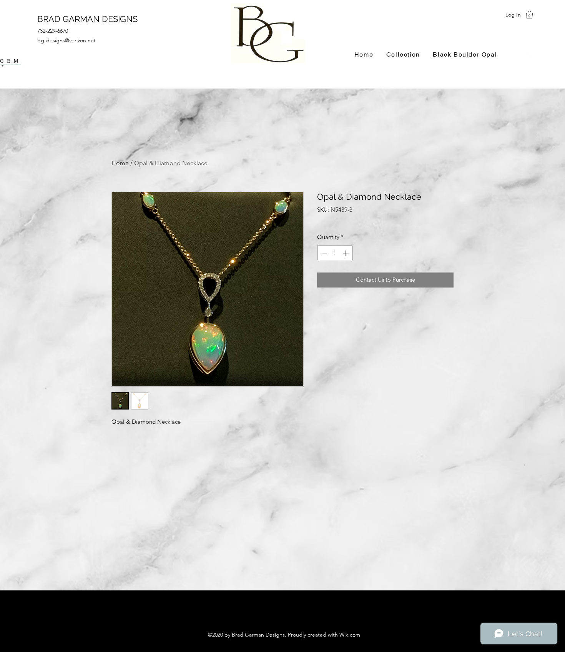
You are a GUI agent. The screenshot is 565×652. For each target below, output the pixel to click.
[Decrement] (323, 253)
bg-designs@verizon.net (66, 40)
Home (120, 163)
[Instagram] (529, 57)
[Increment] (346, 253)
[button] (529, 14)
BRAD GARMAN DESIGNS (87, 19)
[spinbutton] (335, 253)
